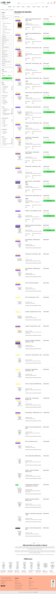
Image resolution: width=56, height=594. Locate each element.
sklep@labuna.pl (3, 581)
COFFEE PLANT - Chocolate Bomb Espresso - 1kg (32, 399)
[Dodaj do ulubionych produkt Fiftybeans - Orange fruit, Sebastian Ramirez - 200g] (23, 499)
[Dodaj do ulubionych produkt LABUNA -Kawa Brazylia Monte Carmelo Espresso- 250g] (23, 19)
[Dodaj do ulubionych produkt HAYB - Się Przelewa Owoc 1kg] (23, 441)
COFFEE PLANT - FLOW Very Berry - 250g (33, 63)
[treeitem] (7, 15)
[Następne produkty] (53, 563)
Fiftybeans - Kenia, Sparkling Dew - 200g (33, 210)
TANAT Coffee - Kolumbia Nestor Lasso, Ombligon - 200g (24, 571)
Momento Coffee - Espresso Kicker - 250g (33, 78)
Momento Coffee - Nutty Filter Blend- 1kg (33, 195)
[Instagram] (3, 585)
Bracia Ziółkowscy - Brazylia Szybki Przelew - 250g (32, 153)
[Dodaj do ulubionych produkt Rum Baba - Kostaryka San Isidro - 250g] (23, 312)
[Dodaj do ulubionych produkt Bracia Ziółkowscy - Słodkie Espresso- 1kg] (23, 413)
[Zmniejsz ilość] (44, 21)
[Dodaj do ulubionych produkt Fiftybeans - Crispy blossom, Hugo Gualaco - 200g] (23, 514)
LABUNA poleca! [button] (28, 559)
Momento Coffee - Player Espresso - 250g (33, 123)
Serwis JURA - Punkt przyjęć (33, 588)
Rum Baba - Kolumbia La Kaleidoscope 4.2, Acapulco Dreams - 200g (52, 571)
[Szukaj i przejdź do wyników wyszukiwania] (36, 3)
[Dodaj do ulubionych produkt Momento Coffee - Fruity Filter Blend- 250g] (23, 93)
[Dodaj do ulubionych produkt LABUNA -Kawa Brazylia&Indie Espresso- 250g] (23, 33)
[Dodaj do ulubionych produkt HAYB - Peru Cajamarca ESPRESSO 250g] (23, 384)
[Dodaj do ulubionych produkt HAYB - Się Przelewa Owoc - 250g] (23, 297)
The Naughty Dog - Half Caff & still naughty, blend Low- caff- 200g (32, 485)
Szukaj (7, 78)
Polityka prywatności (18, 583)
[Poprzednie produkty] (2, 563)
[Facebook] (1, 585)
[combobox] (19, 16)
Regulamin (16, 580)
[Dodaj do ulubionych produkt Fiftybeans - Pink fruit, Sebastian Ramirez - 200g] (23, 427)
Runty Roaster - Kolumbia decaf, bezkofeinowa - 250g (31, 370)
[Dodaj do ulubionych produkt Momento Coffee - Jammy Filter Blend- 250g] (23, 181)
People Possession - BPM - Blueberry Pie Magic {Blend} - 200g (10, 571)
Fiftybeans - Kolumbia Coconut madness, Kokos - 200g (33, 226)
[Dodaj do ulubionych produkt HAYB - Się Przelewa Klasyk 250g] (23, 283)
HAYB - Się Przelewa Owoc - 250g (31, 297)
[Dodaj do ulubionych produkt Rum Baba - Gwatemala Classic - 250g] (23, 326)
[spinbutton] (46, 21)
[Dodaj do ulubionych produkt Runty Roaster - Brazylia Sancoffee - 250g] (23, 355)
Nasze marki (31, 585)
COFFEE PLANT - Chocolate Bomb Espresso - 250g (32, 138)
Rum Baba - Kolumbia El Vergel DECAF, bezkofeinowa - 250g (32, 341)
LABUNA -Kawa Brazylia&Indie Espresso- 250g (33, 34)
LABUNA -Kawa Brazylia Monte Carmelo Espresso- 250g (33, 19)
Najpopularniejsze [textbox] (17, 16)
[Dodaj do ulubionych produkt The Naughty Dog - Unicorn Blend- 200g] (23, 107)
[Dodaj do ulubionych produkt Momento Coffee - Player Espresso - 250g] (23, 123)
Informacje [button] (17, 578)
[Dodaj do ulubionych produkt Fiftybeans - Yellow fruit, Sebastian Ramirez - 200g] (23, 470)
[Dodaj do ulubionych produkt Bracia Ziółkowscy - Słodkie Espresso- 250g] (23, 240)
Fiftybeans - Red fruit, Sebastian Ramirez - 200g (33, 528)
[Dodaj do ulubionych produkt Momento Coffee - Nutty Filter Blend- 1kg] (23, 196)
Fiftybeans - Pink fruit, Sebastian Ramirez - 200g (33, 427)
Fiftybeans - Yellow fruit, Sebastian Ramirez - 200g (32, 471)
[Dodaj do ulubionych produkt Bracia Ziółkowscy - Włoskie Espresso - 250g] (23, 268)
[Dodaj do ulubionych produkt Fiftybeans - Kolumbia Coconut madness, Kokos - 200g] (23, 225)
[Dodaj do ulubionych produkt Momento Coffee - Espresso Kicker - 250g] (23, 78)
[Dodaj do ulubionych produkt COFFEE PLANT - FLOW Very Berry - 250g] (23, 64)
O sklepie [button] (30, 578)
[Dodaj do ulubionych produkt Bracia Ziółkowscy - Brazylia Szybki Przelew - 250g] (23, 152)
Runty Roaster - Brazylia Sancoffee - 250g (33, 354)
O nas (30, 580)
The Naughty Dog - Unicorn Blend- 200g (33, 107)
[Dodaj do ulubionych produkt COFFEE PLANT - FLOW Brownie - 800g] (23, 167)
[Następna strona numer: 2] (54, 16)
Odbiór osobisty (31, 582)
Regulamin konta (17, 582)
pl (39, 2)
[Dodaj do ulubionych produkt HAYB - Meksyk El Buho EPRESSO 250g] (23, 456)
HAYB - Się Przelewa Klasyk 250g (31, 282)
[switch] (53, 586)
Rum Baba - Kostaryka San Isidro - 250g (33, 311)
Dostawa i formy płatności (19, 585)
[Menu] (54, 580)
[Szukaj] (11, 71)
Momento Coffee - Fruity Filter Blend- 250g (33, 92)
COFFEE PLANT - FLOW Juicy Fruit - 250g (33, 47)
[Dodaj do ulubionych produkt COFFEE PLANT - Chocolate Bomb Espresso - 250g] (23, 137)
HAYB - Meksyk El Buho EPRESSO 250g (33, 455)
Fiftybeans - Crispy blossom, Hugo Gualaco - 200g (33, 514)
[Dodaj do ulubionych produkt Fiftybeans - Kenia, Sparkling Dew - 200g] (23, 211)
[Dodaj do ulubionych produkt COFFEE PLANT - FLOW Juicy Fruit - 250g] (23, 48)
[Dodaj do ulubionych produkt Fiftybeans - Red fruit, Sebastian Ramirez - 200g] (23, 528)
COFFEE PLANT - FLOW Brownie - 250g (33, 254)
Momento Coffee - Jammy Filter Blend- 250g (32, 182)
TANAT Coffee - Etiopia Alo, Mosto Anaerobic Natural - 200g (17, 571)
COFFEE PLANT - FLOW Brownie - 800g (33, 166)
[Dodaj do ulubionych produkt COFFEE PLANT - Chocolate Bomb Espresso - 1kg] (23, 398)
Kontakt (30, 583)
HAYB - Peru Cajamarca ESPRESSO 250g (33, 383)
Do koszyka (49, 38)
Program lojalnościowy (18, 588)
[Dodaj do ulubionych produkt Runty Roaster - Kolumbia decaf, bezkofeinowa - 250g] (23, 369)
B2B (29, 586)
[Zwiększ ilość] (47, 21)
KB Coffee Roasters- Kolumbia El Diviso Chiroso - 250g (3, 571)
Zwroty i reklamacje (18, 586)
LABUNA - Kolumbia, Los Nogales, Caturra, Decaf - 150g (31, 571)
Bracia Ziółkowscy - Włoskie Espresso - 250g (33, 269)
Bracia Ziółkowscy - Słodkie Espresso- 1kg (33, 412)
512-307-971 (3, 583)
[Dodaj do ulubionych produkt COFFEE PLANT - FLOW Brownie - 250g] (23, 254)
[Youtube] (4, 585)
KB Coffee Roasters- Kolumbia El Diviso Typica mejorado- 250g (38, 571)
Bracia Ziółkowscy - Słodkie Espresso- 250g (32, 240)
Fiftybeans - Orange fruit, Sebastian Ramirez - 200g (32, 500)
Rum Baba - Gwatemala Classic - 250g (32, 326)
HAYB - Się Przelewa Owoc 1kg (31, 441)
